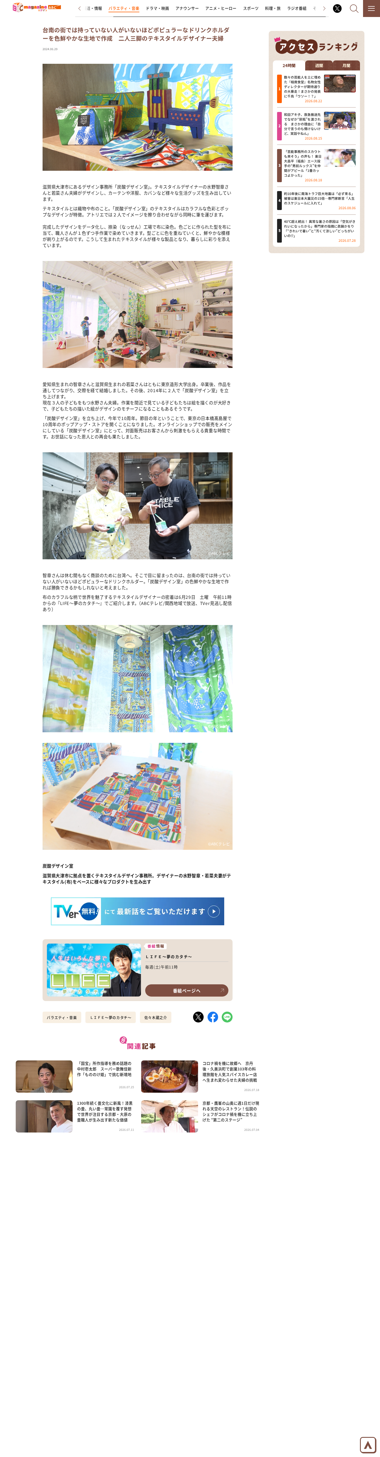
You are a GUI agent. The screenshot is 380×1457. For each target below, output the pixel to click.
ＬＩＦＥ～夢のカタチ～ (111, 1017)
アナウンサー (187, 8)
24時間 (289, 65)
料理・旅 (273, 8)
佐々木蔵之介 (155, 1017)
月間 (346, 65)
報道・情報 (92, 8)
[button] (84, 9)
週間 (319, 65)
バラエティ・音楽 (123, 8)
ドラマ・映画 (157, 8)
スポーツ (251, 8)
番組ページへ (187, 990)
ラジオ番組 (297, 8)
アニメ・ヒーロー (220, 8)
